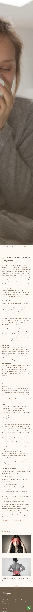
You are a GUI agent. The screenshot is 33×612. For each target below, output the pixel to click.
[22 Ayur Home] (7, 3)
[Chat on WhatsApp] (29, 608)
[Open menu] (29, 3)
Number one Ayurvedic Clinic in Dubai (13, 520)
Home (3, 246)
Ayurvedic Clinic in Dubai (12, 515)
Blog (7, 246)
